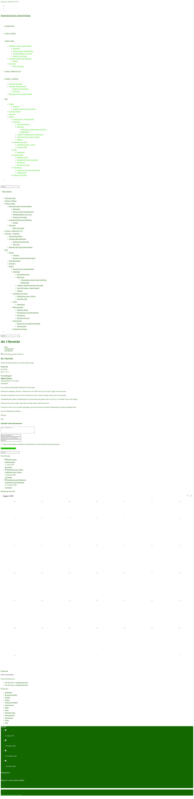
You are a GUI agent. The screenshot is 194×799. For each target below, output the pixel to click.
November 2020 (22, 299)
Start (53, 391)
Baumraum (16, 209)
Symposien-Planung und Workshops (20, 220)
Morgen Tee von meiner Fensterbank (28, 323)
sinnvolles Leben (10, 198)
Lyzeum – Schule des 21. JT (14, 231)
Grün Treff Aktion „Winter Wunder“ (28, 288)
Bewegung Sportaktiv (11, 695)
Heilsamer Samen (22, 310)
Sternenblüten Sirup (23, 274)
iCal (32, 363)
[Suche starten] (20, 336)
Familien (7, 697)
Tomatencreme (21, 326)
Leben (6, 710)
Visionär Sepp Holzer (15, 236)
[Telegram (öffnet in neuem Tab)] (5, 11)
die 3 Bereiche (9, 350)
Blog (6, 250)
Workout (19, 291)
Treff (2, 776)
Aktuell (11, 266)
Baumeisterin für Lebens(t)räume (16, 15)
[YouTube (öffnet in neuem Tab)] (5, 5)
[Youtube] (5, 787)
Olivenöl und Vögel (23, 318)
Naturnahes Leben (10, 713)
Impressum (7, 791)
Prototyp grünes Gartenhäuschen (23, 212)
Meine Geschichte (18, 228)
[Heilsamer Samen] (10, 459)
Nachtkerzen (21, 315)
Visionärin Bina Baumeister (17, 239)
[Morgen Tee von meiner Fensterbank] (16, 761)
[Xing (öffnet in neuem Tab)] (5, 8)
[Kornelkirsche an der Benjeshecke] (15, 480)
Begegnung (20, 277)
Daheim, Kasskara (6, 378)
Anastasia (16, 255)
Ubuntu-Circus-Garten (20, 217)
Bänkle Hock (25, 283)
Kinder (7, 708)
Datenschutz (8, 790)
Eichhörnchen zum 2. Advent (26, 296)
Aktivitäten (16, 272)
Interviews (12, 263)
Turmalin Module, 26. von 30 (22, 214)
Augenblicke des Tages (20, 293)
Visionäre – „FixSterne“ (12, 233)
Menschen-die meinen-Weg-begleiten (20, 247)
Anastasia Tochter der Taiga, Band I (24, 258)
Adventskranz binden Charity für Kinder (34, 280)
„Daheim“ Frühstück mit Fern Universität (30, 285)
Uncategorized (9, 718)
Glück (15, 302)
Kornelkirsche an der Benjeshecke (28, 312)
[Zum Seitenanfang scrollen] (1, 797)
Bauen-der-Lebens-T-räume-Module (20, 206)
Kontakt (15, 223)
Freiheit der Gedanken (11, 702)
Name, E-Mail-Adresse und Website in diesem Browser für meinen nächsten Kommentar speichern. (31, 444)
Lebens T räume (10, 203)
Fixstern (7, 700)
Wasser (7, 720)
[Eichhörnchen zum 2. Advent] (14, 470)
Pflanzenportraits (10, 715)
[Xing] (5, 784)
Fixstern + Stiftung (10, 201)
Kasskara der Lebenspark (21, 242)
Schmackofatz (17, 321)
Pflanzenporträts (18, 307)
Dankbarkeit (21, 304)
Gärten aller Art (9, 705)
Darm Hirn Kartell (14, 261)
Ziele (6, 723)
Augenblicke (8, 692)
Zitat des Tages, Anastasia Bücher (23, 269)
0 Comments (8, 467)
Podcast (11, 253)
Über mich (12, 225)
